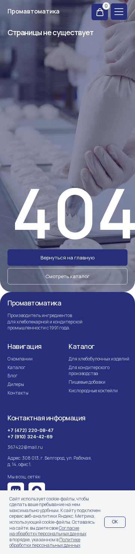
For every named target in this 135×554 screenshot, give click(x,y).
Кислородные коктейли (93, 390)
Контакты (18, 393)
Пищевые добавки (87, 382)
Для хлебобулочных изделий (99, 359)
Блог (13, 375)
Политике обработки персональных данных (44, 542)
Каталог (17, 367)
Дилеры (16, 384)
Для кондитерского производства (89, 370)
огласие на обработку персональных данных (47, 531)
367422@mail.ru (25, 447)
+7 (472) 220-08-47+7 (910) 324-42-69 (31, 433)
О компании (20, 359)
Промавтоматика (34, 11)
